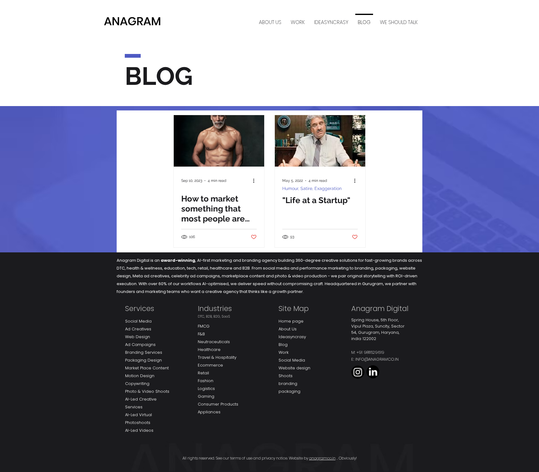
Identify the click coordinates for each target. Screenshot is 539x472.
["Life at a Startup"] (320, 141)
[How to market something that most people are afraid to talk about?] (219, 141)
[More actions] (256, 180)
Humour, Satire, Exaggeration (312, 188)
